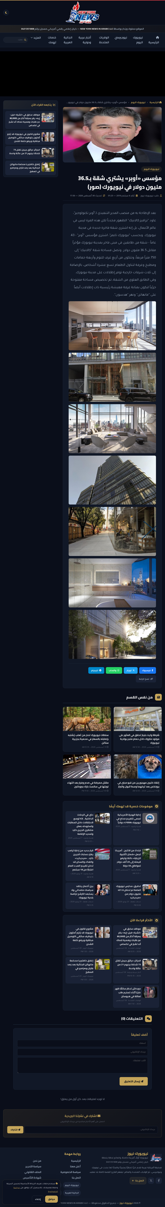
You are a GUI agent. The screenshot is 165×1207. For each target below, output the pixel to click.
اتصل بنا (139, 1181)
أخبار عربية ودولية (84, 40)
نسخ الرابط (144, 679)
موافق (51, 1199)
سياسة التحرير (33, 1166)
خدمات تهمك (52, 40)
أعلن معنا (75, 1166)
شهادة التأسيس (32, 1177)
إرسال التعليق (132, 1081)
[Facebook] (159, 1181)
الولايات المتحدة (104, 40)
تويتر (129, 670)
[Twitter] (151, 1181)
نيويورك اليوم (138, 40)
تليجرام (94, 670)
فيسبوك (146, 670)
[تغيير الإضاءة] (6, 12)
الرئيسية (153, 42)
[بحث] (25, 40)
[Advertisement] (82, 73)
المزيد (37, 37)
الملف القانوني (32, 1172)
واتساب (112, 670)
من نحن (37, 1161)
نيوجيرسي (121, 37)
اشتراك (14, 1130)
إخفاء (38, 1199)
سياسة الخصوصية (70, 1172)
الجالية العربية (68, 40)
